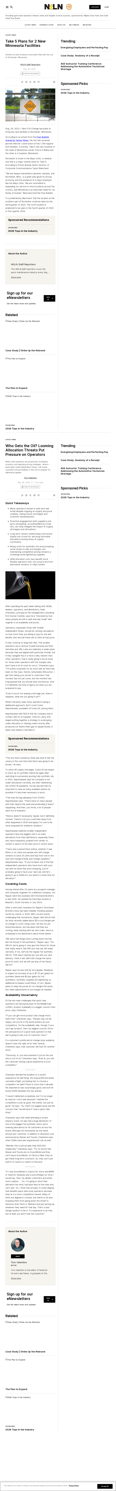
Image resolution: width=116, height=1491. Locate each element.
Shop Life (61, 25)
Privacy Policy (74, 1485)
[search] (11, 7)
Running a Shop (47, 25)
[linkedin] (26, 82)
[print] (54, 82)
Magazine (87, 25)
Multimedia (74, 25)
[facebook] (22, 82)
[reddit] (34, 82)
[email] (38, 82)
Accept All (105, 1486)
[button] (7, 7)
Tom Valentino (30, 478)
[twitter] (30, 82)
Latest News (30, 25)
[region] (58, 1486)
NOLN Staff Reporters (30, 64)
